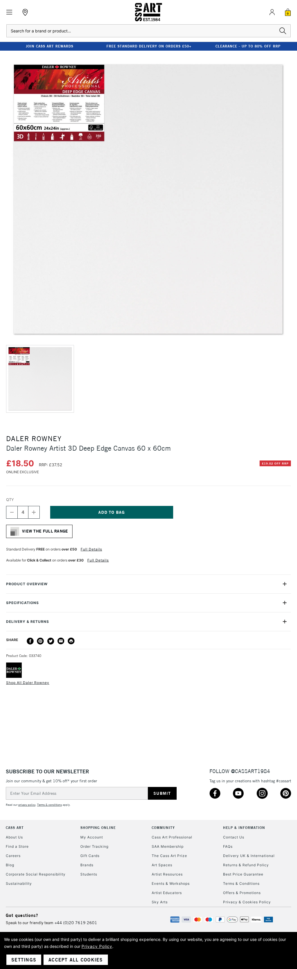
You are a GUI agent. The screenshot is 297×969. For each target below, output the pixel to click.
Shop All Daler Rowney (27, 682)
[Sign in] (272, 12)
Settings (23, 960)
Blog (10, 865)
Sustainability (19, 883)
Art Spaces (162, 865)
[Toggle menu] (9, 12)
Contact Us (233, 837)
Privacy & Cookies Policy (247, 902)
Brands (86, 865)
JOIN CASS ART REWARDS (49, 46)
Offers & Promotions (242, 893)
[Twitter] (50, 641)
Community (163, 827)
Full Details (91, 549)
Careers (13, 856)
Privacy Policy (97, 946)
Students (88, 874)
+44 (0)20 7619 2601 (76, 922)
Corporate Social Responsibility (36, 874)
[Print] (71, 641)
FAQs (228, 846)
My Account (91, 837)
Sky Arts (160, 902)
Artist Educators (167, 893)
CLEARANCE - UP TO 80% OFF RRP (247, 46)
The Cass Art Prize (169, 856)
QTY (10, 499)
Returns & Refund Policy (246, 865)
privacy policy (26, 805)
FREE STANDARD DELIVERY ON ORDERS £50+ (148, 46)
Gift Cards (89, 856)
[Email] (60, 641)
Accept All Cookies (75, 960)
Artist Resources (167, 874)
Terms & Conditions (241, 883)
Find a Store (17, 846)
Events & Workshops (171, 883)
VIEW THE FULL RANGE (45, 531)
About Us (14, 837)
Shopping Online (98, 827)
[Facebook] (30, 641)
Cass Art (15, 827)
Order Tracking (94, 846)
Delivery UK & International (249, 856)
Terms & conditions (49, 805)
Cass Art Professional (172, 837)
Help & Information (244, 827)
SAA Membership (168, 846)
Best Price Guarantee (243, 874)
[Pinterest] (40, 641)
